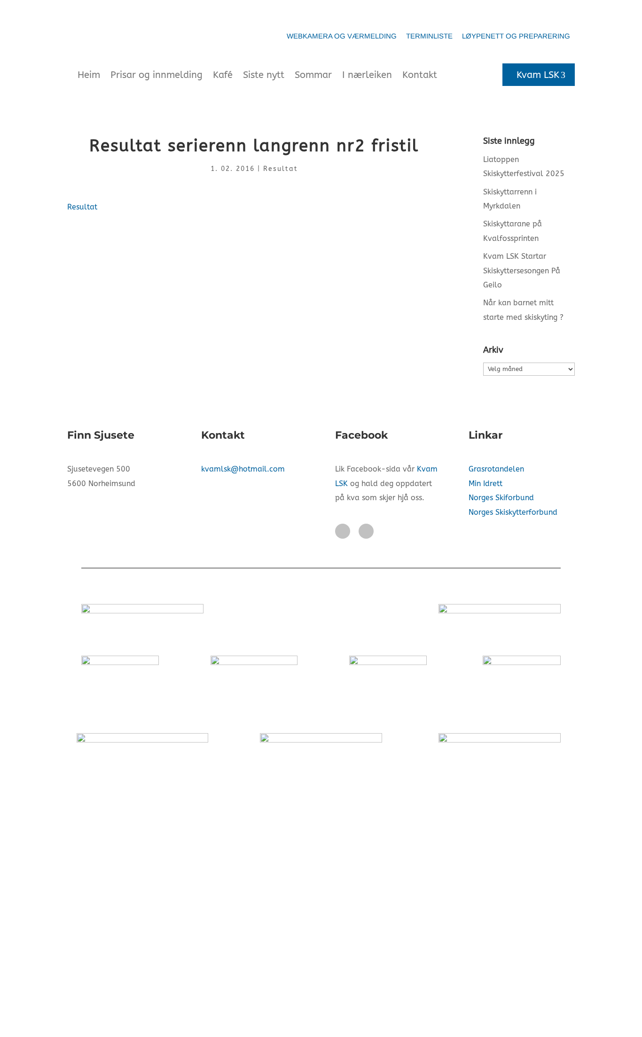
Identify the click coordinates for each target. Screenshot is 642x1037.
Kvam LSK (538, 75)
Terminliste (429, 36)
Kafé (223, 75)
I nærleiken (367, 75)
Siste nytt (263, 75)
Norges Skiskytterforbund (513, 512)
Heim (89, 75)
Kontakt (419, 75)
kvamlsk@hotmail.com (243, 468)
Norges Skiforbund (501, 497)
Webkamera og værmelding (342, 36)
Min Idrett (485, 483)
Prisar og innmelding (156, 75)
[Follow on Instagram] (366, 531)
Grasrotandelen (496, 468)
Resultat (280, 169)
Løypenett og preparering (516, 36)
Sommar (313, 75)
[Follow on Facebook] (342, 531)
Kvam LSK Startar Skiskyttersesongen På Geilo (521, 270)
